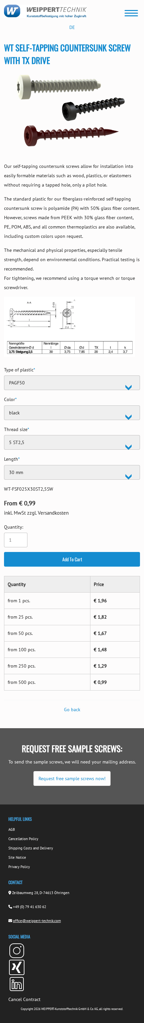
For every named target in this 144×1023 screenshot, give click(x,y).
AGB (11, 829)
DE (72, 27)
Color (10, 398)
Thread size (16, 428)
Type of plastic (19, 369)
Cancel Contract (24, 999)
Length (12, 458)
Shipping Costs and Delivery (30, 848)
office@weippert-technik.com (37, 920)
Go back (72, 710)
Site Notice (17, 857)
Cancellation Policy (23, 838)
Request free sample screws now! (72, 778)
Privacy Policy (19, 866)
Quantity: (13, 527)
